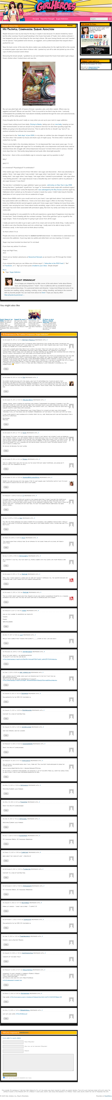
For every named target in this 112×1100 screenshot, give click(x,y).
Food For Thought (47, 19)
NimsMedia (108, 1096)
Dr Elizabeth (23, 556)
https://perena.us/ (21, 1014)
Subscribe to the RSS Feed (53, 263)
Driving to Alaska (36, 124)
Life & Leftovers (81, 14)
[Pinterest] (96, 38)
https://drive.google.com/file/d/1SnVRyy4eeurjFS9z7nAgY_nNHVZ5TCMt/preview (30, 659)
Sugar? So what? (20, 319)
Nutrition (50, 14)
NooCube (24, 574)
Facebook (8, 266)
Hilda (23, 538)
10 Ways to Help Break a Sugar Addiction (48, 320)
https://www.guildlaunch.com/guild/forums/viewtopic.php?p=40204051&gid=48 (36, 997)
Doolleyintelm (27, 970)
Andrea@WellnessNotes (31, 477)
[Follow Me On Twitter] (92, 38)
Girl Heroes (64, 14)
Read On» (92, 32)
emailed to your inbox (39, 266)
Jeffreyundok (27, 652)
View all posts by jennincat (14, 295)
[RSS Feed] (101, 38)
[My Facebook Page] (83, 38)
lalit (21, 635)
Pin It (4, 270)
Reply (6, 368)
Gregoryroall (25, 1010)
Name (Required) (29, 1041)
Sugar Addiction (62, 19)
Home (28, 14)
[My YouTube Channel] (88, 38)
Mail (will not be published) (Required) (35, 1046)
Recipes (36, 19)
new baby (58, 124)
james (24, 610)
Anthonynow (25, 993)
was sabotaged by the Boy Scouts (50, 189)
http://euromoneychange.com (12, 980)
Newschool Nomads (35, 257)
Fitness (38, 14)
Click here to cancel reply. (12, 1038)
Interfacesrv (24, 1033)
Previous (70, 25)
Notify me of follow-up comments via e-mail (18, 1078)
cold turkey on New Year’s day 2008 (59, 185)
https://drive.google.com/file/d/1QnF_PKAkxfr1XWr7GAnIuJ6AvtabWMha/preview (30, 680)
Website (26, 1050)
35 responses (93, 68)
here (43, 292)
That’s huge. (32, 319)
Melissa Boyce (28, 400)
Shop (95, 14)
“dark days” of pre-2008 (26, 135)
